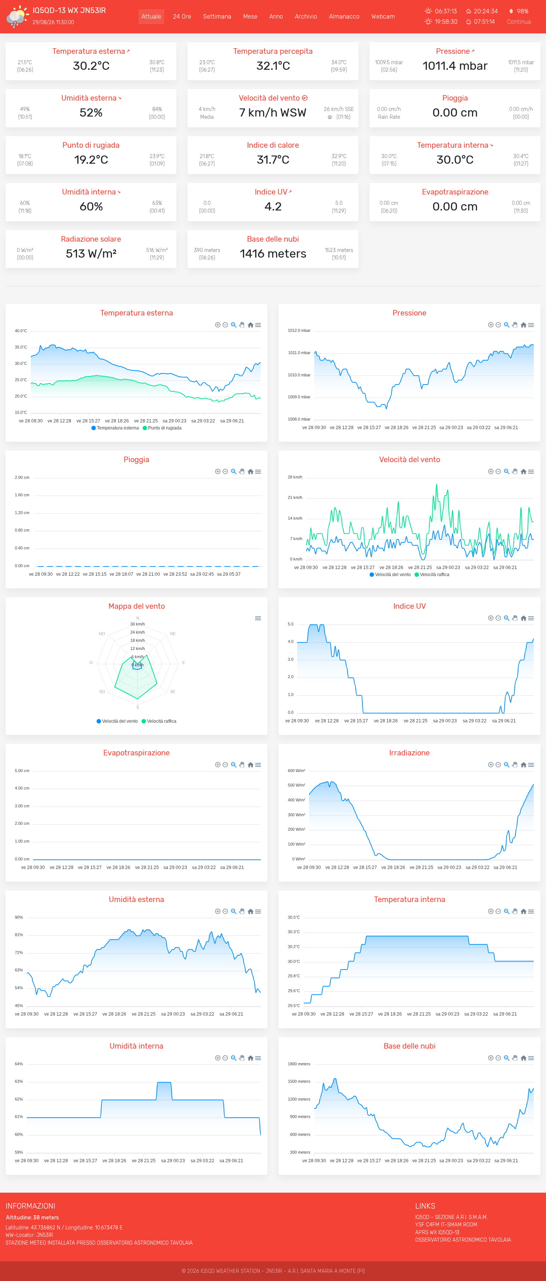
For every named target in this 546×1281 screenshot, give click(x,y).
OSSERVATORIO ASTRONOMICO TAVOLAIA (463, 1240)
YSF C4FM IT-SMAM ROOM (446, 1225)
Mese (250, 16)
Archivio (306, 16)
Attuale (151, 16)
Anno (276, 16)
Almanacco (344, 16)
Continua (519, 21)
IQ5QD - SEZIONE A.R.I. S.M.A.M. (451, 1217)
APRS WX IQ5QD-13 (437, 1232)
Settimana (217, 16)
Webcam (383, 16)
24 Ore (182, 16)
